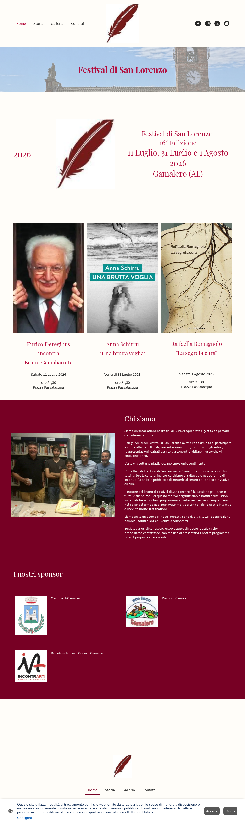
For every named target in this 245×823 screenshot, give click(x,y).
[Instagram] (208, 23)
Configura (24, 818)
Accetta (211, 811)
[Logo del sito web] (122, 23)
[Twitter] (217, 23)
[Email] (227, 23)
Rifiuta (230, 811)
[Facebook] (198, 23)
